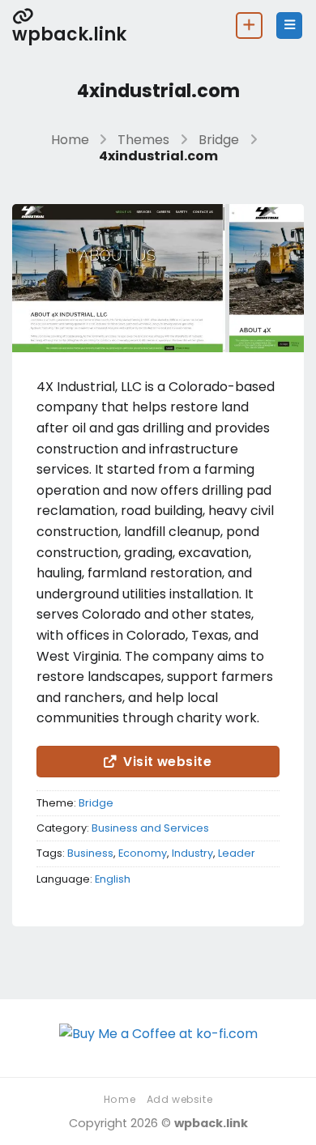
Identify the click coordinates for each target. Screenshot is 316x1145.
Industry (192, 853)
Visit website (167, 761)
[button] (289, 25)
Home (70, 139)
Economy (142, 853)
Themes (143, 139)
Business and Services (150, 828)
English (112, 879)
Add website (180, 1099)
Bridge (219, 139)
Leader (236, 853)
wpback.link (69, 33)
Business (90, 853)
